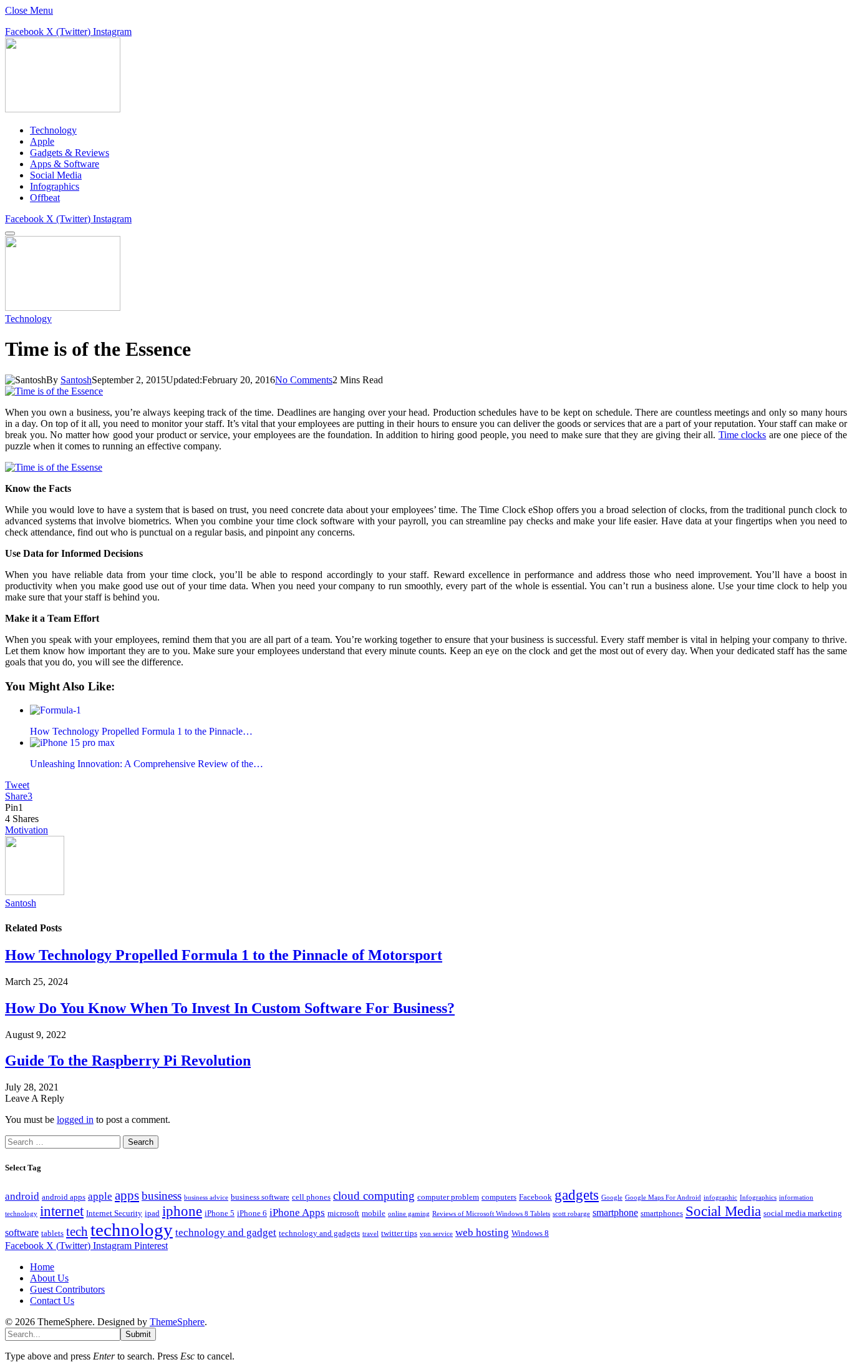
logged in (75, 1119)
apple (100, 1196)
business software (260, 1197)
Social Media (56, 175)
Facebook (535, 1197)
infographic (720, 1197)
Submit (138, 1334)
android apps (63, 1197)
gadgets (576, 1195)
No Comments (303, 380)
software (22, 1232)
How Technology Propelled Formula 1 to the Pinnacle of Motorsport (223, 955)
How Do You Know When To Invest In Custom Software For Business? (230, 1008)
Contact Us (52, 1300)
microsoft (343, 1213)
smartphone (615, 1212)
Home (42, 1267)
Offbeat (45, 197)
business (162, 1195)
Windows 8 (530, 1233)
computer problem (448, 1197)
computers (499, 1197)
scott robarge (571, 1213)
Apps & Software (64, 164)
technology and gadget (225, 1232)
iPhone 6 (252, 1213)
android (22, 1196)
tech (77, 1231)
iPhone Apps (297, 1212)
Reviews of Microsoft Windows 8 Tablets (491, 1213)
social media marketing (802, 1213)
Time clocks (743, 434)
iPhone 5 (220, 1213)
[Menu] (10, 233)
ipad (152, 1213)
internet (62, 1211)
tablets (52, 1233)
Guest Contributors (67, 1289)
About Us (49, 1278)
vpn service (436, 1233)
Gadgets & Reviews (69, 152)
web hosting (482, 1232)
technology (131, 1230)
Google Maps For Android (663, 1197)
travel (370, 1233)
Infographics (54, 186)
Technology (53, 130)
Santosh (76, 380)
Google (611, 1197)
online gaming (409, 1213)
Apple (42, 141)
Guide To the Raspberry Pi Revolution (128, 1060)
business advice (206, 1197)
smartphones (662, 1213)
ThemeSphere (177, 1321)
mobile (373, 1213)
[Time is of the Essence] (54, 391)
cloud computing (374, 1195)
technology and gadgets (319, 1233)
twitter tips (399, 1233)
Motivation (26, 830)
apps (127, 1195)
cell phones (311, 1197)
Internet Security (114, 1213)
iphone (182, 1211)
